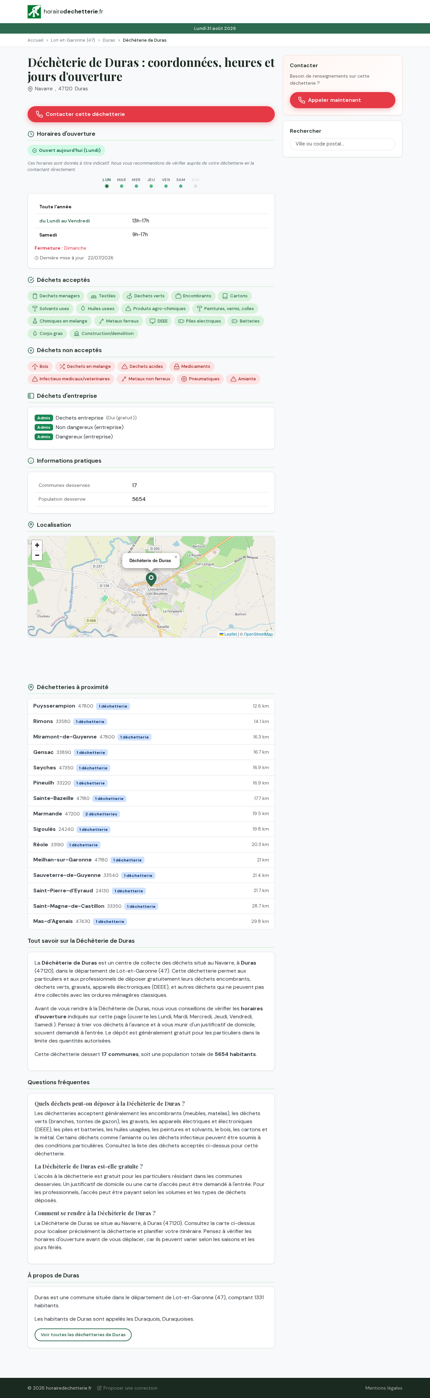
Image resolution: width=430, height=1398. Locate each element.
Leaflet (230, 634)
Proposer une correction (130, 1388)
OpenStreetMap (258, 634)
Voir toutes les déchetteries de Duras (83, 1335)
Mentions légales (384, 1388)
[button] (151, 580)
